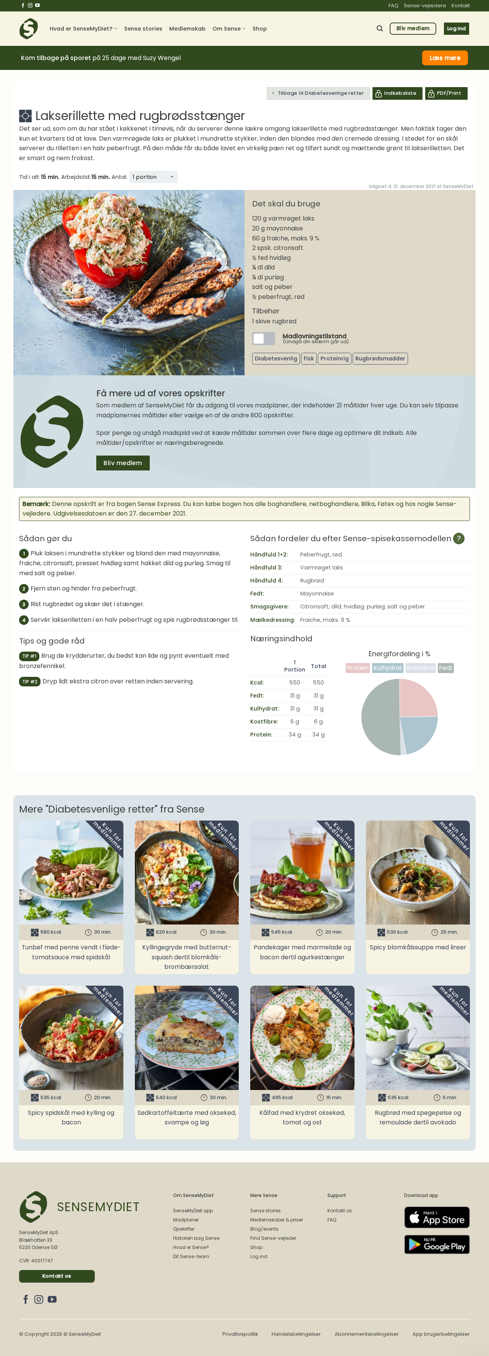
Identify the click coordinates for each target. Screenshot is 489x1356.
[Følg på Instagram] (30, 5)
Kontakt (461, 5)
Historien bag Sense (196, 1238)
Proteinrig (335, 358)
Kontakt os (339, 1210)
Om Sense (226, 28)
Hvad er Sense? (191, 1247)
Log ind (258, 1256)
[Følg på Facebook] (23, 5)
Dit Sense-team (191, 1256)
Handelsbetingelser (296, 1334)
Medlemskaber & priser (276, 1220)
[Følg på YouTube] (37, 5)
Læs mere (445, 58)
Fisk (309, 358)
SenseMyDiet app (193, 1210)
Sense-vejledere (425, 5)
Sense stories (143, 28)
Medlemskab (187, 28)
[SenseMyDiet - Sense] (28, 28)
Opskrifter (183, 1229)
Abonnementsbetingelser (367, 1334)
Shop (260, 28)
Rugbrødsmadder (380, 358)
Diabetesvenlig (276, 358)
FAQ (393, 5)
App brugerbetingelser (441, 1334)
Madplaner (186, 1220)
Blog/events (264, 1229)
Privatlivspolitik (240, 1334)
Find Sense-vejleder (273, 1238)
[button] (380, 28)
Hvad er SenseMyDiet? (81, 28)
